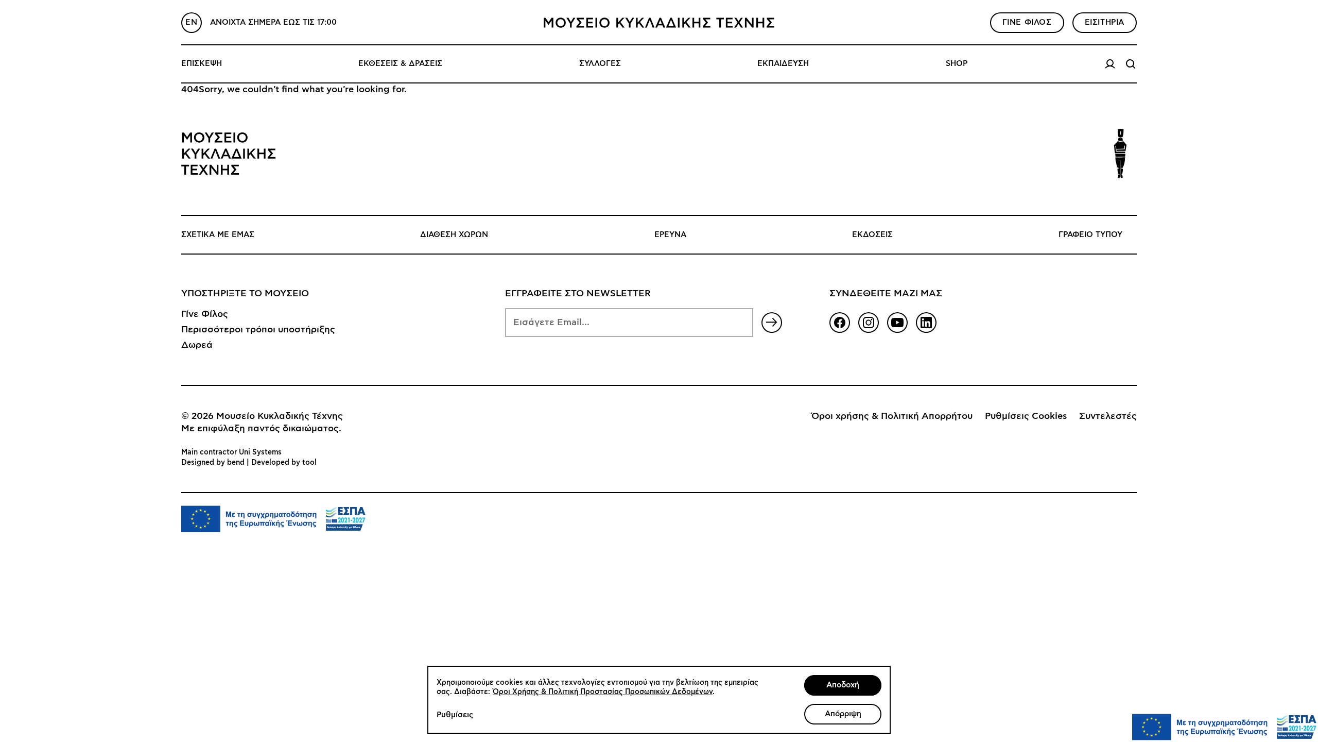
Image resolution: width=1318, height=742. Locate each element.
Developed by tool (284, 462)
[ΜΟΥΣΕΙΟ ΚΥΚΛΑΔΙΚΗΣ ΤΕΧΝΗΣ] (659, 22)
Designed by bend (213, 462)
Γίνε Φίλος (204, 314)
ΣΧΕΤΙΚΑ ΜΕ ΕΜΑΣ (217, 235)
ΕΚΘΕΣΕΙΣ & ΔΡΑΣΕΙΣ (400, 64)
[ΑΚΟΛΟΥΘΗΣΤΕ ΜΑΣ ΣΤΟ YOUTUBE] (897, 322)
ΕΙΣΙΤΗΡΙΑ (1104, 22)
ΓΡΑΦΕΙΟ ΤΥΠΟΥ (1090, 235)
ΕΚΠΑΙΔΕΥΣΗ (783, 64)
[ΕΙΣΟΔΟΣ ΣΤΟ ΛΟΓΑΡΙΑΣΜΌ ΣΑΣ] (1110, 64)
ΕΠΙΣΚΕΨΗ (201, 64)
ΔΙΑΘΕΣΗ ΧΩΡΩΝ (454, 235)
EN (191, 22)
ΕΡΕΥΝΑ (670, 235)
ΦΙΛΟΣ (1027, 22)
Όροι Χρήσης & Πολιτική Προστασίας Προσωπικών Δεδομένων (603, 692)
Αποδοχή (842, 685)
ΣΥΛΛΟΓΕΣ (600, 64)
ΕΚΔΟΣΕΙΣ (872, 235)
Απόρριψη (843, 714)
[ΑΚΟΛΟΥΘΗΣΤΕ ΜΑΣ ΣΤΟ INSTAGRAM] (868, 322)
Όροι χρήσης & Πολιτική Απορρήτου (892, 416)
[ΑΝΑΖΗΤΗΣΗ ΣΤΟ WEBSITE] (1130, 64)
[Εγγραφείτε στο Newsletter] (771, 322)
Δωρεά (197, 345)
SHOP (956, 64)
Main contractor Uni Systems (231, 452)
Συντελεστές (1108, 416)
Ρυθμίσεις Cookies (1026, 416)
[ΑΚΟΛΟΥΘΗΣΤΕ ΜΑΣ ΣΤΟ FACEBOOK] (839, 322)
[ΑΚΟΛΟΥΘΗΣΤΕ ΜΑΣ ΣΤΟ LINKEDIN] (926, 322)
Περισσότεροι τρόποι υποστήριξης (258, 329)
